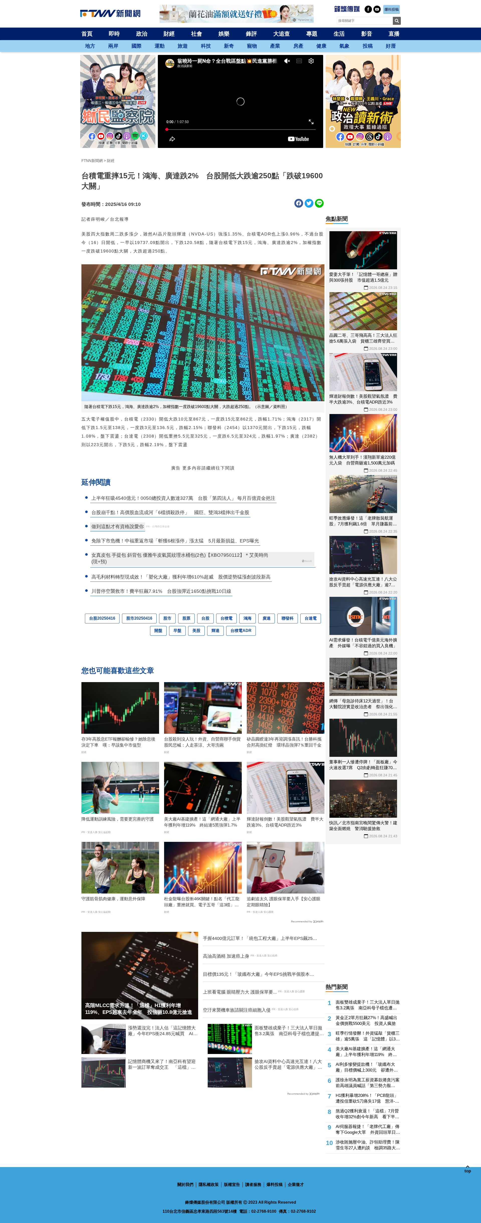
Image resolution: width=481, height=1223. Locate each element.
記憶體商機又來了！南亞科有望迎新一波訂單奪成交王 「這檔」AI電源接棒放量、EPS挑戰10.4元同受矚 (162, 1065)
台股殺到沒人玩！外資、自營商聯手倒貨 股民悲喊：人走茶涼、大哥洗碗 (203, 742)
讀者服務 (253, 1184)
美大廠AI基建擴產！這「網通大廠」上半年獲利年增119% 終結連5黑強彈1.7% (202, 822)
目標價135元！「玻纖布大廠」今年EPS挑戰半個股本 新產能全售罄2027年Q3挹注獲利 (258, 974)
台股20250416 (102, 618)
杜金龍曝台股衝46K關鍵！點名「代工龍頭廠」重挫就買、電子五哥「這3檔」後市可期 (201, 902)
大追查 (281, 34)
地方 (90, 46)
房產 (298, 46)
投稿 (368, 46)
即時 (114, 34)
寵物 (252, 46)
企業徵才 (296, 1184)
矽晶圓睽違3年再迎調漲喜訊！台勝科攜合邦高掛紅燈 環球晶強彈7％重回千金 (284, 742)
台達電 (311, 618)
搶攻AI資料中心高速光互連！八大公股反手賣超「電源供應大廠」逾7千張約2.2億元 (288, 1065)
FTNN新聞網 (92, 160)
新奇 (229, 46)
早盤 (177, 630)
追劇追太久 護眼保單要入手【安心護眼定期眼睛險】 (283, 901)
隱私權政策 (209, 1184)
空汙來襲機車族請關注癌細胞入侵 (237, 1010)
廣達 (267, 618)
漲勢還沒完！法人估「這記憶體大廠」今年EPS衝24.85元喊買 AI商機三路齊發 (163, 1031)
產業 (275, 46)
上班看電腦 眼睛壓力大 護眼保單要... (240, 992)
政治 (141, 34)
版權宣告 (232, 1184)
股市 (167, 618)
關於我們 (185, 1184)
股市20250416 (139, 618)
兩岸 (113, 46)
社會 (196, 34)
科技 (206, 46)
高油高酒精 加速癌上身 (226, 956)
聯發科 (288, 618)
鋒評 (251, 34)
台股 (205, 618)
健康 (321, 46)
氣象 (344, 46)
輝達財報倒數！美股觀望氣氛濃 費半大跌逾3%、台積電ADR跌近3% (285, 822)
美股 (196, 630)
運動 (160, 46)
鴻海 (248, 618)
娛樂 (223, 34)
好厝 (391, 46)
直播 (394, 34)
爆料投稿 (275, 1184)
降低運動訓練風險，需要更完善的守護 (117, 819)
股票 (186, 618)
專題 (311, 34)
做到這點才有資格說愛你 (117, 526)
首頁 (86, 34)
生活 (339, 34)
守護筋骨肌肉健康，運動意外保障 (113, 898)
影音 (366, 34)
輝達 (215, 630)
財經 (169, 34)
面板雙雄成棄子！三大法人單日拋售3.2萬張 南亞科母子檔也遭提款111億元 (289, 1031)
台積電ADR (241, 630)
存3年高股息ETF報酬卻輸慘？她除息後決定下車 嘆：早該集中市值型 (118, 742)
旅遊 (183, 46)
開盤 (158, 630)
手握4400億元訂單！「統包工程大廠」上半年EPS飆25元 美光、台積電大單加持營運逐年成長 (260, 938)
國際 (137, 46)
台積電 (226, 618)
